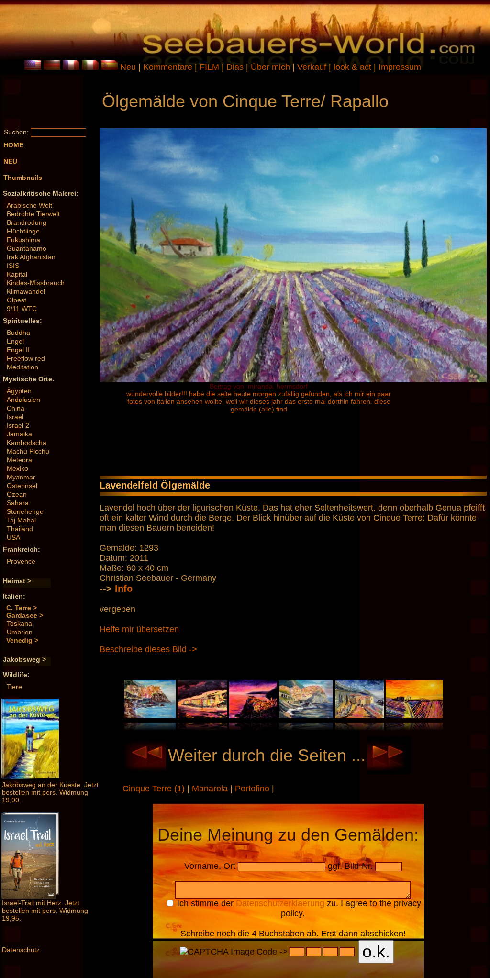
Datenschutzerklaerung (280, 903)
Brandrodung (26, 222)
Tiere (14, 686)
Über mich (271, 67)
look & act (354, 67)
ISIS (13, 265)
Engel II (18, 350)
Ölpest (16, 300)
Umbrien (20, 632)
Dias (236, 67)
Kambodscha (26, 442)
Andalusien (23, 399)
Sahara (18, 503)
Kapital (17, 274)
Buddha (18, 332)
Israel (15, 417)
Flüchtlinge (23, 231)
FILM (211, 67)
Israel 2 (18, 425)
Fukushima (23, 240)
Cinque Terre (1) (154, 788)
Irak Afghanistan (31, 257)
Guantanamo (26, 248)
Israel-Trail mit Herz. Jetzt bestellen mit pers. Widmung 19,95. (45, 910)
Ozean (17, 494)
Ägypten (19, 391)
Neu (128, 67)
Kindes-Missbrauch (36, 283)
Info (124, 588)
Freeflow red (26, 358)
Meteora (19, 460)
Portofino (253, 788)
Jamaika (19, 434)
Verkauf (313, 67)
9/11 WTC (22, 308)
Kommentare (169, 67)
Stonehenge (25, 511)
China (15, 408)
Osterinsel (22, 485)
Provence (21, 561)
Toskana (19, 623)
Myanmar (21, 477)
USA (13, 537)
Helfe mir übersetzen (139, 629)
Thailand (20, 529)
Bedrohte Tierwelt (33, 214)
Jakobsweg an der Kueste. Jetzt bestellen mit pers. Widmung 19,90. (50, 792)
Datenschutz (21, 950)
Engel (15, 341)
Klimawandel (26, 291)
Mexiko (17, 468)
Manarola (211, 788)
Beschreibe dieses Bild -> (148, 649)
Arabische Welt (29, 205)
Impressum (400, 67)
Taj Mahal (21, 520)
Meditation (22, 367)
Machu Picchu (28, 451)
